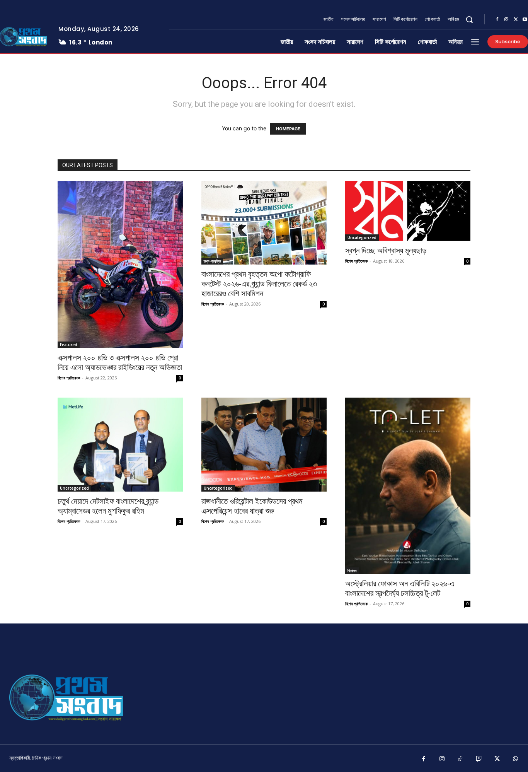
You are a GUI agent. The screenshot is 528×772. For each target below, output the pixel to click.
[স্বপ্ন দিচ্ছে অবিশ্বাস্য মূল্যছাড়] (407, 211)
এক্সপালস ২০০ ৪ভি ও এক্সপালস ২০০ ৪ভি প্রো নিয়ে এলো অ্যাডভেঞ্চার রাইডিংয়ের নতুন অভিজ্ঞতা (120, 362)
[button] (469, 19)
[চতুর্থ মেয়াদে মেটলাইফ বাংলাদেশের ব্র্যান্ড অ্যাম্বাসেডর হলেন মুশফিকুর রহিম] (120, 445)
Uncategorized (361, 237)
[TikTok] (460, 759)
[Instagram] (506, 19)
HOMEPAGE (288, 129)
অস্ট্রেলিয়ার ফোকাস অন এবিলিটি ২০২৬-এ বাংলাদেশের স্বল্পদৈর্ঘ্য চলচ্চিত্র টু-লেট (400, 588)
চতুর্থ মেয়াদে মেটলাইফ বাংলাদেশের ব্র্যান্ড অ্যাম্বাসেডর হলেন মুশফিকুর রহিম (108, 506)
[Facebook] (497, 19)
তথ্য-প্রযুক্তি (212, 261)
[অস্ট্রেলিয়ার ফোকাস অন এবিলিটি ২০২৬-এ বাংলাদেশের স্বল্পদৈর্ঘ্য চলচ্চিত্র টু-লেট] (407, 486)
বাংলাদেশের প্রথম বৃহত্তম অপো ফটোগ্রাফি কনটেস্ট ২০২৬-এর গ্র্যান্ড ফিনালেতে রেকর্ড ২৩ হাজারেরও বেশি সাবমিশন (259, 284)
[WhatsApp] (515, 759)
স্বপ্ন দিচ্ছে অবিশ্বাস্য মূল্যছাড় (385, 250)
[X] (515, 19)
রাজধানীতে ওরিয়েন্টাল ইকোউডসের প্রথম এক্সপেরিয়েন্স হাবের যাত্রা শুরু (252, 506)
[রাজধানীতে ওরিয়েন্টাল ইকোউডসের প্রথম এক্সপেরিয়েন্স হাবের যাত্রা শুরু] (264, 445)
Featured (68, 344)
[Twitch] (479, 759)
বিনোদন (351, 570)
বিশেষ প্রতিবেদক (69, 378)
